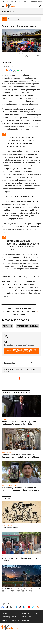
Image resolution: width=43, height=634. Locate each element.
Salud (19, 1)
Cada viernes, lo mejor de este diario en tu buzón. (21, 351)
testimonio (7, 326)
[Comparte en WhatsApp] (18, 71)
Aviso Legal (26, 617)
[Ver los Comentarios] (7, 71)
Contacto (25, 620)
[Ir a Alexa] (33, 607)
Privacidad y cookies (9, 617)
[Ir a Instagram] (11, 607)
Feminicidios (33, 1)
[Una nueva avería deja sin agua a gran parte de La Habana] (21, 543)
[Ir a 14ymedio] (11, 6)
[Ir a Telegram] (16, 607)
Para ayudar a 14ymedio (15, 19)
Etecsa (25, 1)
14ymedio (5, 613)
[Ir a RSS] (38, 607)
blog (38, 311)
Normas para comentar (30, 613)
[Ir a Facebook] (3, 607)
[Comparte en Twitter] (14, 71)
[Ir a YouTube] (29, 607)
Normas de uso (36, 363)
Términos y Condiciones (10, 620)
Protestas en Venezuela (27, 326)
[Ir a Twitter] (7, 607)
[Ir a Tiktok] (20, 607)
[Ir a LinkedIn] (24, 607)
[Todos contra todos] (21, 512)
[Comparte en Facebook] (11, 71)
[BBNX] (10, 627)
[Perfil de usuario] (40, 6)
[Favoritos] (3, 71)
